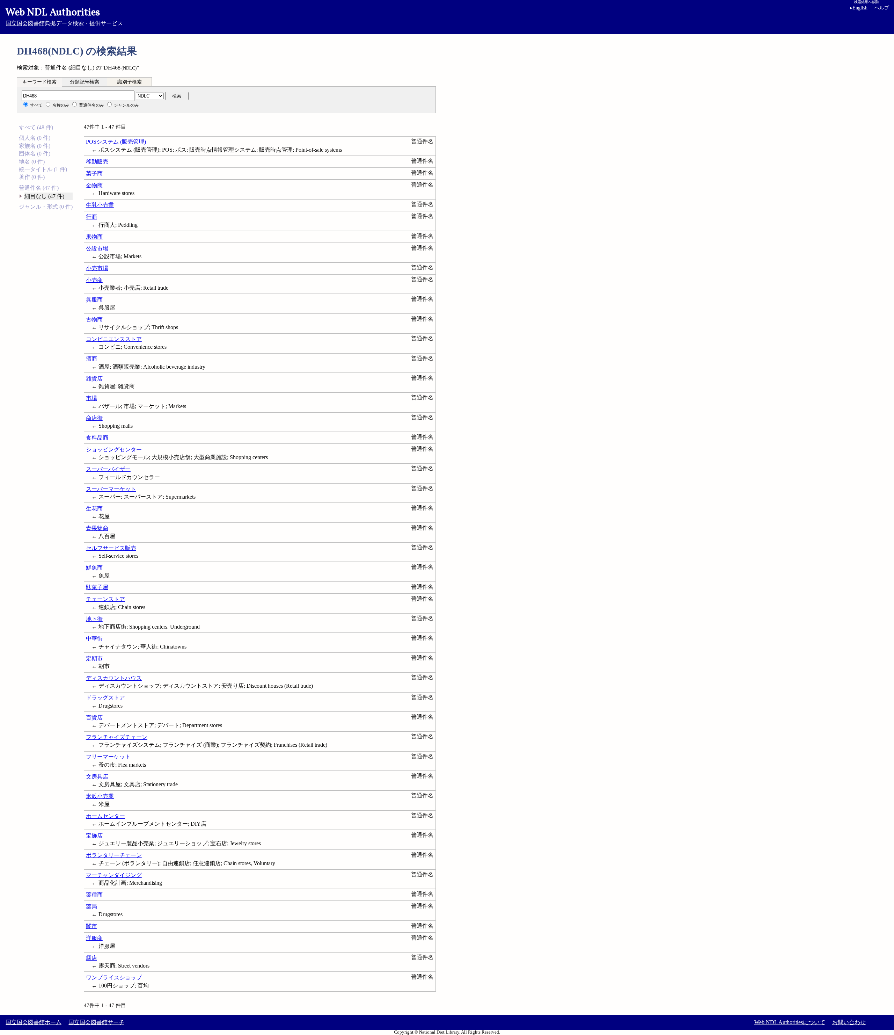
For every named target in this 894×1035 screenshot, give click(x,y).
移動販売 (97, 162)
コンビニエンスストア (114, 339)
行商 (91, 217)
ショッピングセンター (114, 450)
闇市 (91, 926)
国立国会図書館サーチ (96, 1022)
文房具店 (97, 777)
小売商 (94, 280)
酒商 (91, 359)
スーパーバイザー (108, 469)
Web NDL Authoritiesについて (789, 1022)
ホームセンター (105, 816)
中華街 (94, 639)
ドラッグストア (105, 698)
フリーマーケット (108, 757)
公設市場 (97, 249)
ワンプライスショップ (114, 977)
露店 (91, 958)
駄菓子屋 (97, 587)
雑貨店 (94, 379)
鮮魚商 (94, 568)
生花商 (94, 509)
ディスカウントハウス (114, 678)
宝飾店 (94, 836)
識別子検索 (129, 82)
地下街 (94, 619)
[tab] (39, 81)
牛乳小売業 (100, 205)
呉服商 (94, 300)
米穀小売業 (100, 796)
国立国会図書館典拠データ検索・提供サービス (64, 16)
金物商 (94, 185)
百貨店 (94, 718)
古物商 (94, 320)
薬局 (91, 907)
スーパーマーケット (111, 489)
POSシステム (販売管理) (116, 142)
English (858, 7)
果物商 (94, 237)
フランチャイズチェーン (116, 737)
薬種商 (94, 895)
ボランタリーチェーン (114, 855)
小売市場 (97, 268)
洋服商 (94, 938)
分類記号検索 (84, 82)
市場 (91, 398)
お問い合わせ (849, 1022)
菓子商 (94, 173)
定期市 (94, 658)
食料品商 (97, 438)
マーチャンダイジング (114, 875)
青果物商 (97, 528)
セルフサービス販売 (111, 548)
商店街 (94, 418)
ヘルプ (881, 7)
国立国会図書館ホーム (33, 1022)
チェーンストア (105, 599)
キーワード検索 (39, 82)
